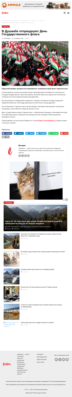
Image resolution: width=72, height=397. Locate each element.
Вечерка (22, 145)
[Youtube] (25, 155)
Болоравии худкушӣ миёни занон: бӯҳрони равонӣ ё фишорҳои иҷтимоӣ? (43, 251)
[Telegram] (28, 155)
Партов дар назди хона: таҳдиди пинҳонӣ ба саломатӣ (37, 322)
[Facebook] (19, 155)
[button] (68, 12)
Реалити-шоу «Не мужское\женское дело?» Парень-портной (39, 287)
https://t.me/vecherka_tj (46, 121)
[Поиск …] (65, 13)
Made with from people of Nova (36, 393)
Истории (9, 203)
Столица (40, 20)
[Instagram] (22, 155)
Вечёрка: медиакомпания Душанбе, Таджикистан (16, 20)
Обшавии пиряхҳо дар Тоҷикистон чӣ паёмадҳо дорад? (37, 269)
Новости (34, 20)
